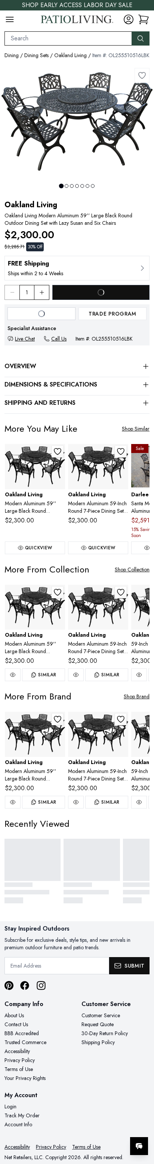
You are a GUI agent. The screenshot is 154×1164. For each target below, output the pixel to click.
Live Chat (25, 338)
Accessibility (17, 1051)
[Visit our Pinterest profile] (8, 985)
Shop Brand (137, 696)
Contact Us (16, 1024)
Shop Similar (136, 428)
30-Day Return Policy (104, 1033)
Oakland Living (70, 55)
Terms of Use (18, 1069)
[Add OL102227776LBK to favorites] (58, 451)
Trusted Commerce (25, 1042)
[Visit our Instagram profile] (41, 985)
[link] (144, 19)
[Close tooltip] (142, 1123)
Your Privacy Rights (25, 1078)
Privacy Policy (19, 1060)
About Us (14, 1015)
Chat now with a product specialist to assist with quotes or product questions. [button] (97, 1126)
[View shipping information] (77, 268)
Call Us (59, 338)
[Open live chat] (139, 1146)
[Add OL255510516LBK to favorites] (142, 75)
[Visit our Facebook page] (24, 985)
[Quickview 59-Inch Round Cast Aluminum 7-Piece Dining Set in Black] (139, 674)
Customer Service (100, 1015)
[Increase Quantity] (41, 292)
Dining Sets (36, 55)
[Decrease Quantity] (11, 292)
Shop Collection (132, 569)
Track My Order (22, 1115)
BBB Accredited (21, 1033)
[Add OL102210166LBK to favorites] (121, 451)
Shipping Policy (98, 1042)
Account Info (18, 1124)
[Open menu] (9, 19)
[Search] (141, 38)
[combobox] (68, 38)
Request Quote (97, 1024)
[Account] (129, 19)
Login (10, 1106)
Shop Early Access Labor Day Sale (77, 5)
